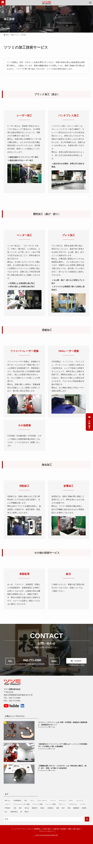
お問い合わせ (89, 423)
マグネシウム (72, 804)
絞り (6, 812)
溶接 (68, 808)
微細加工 (35, 808)
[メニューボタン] (90, 2)
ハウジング (79, 800)
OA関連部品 (17, 800)
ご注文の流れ (46, 829)
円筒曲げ (8, 808)
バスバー (8, 804)
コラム (29, 829)
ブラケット (62, 804)
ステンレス (62, 800)
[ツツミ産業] (46, 2)
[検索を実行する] (87, 819)
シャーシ (53, 800)
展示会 (27, 808)
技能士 (42, 808)
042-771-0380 (32, 660)
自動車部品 (14, 812)
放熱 (57, 808)
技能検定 (50, 808)
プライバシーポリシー (46, 831)
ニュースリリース (19, 829)
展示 (20, 808)
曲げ (63, 808)
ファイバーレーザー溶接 (21, 804)
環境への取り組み (74, 829)
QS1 (25, 800)
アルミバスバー (42, 800)
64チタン (8, 800)
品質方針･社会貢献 (59, 829)
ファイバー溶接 (37, 804)
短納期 (84, 808)
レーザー (83, 804)
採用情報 (37, 829)
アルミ (32, 800)
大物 (14, 808)
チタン (71, 800)
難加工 (27, 812)
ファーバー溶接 (50, 804)
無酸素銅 (76, 808)
